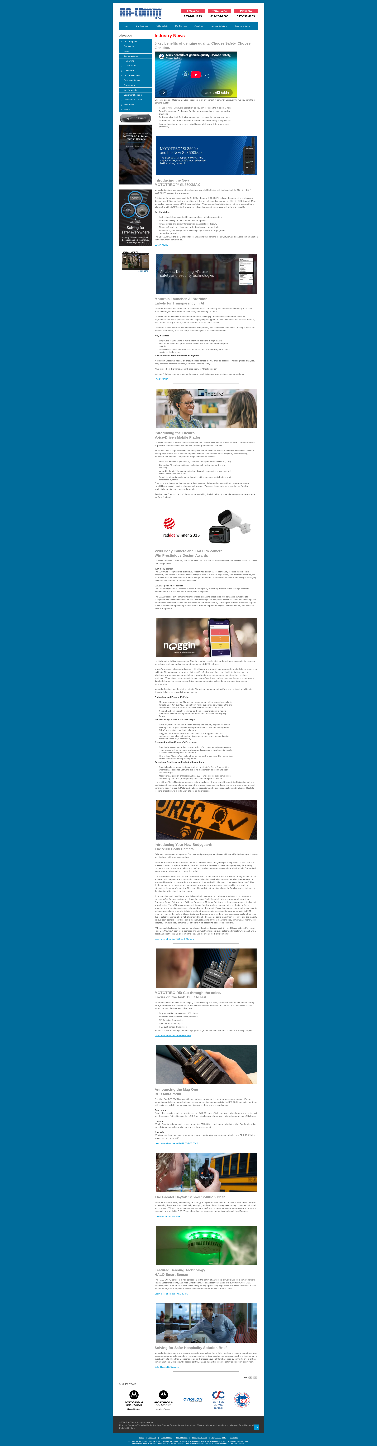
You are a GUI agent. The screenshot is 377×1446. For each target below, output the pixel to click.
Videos (127, 109)
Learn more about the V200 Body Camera (174, 939)
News (126, 51)
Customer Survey (132, 80)
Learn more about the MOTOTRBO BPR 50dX (176, 1143)
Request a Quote (242, 26)
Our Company (130, 41)
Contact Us (129, 46)
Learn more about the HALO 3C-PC (171, 1294)
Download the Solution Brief (167, 1216)
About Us (199, 26)
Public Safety (162, 26)
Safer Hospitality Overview (167, 1367)
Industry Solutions (218, 26)
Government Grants (133, 100)
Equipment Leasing (133, 95)
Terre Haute (130, 65)
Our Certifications (132, 75)
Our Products (142, 26)
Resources (129, 104)
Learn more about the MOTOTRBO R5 (173, 1035)
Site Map (234, 1437)
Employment (129, 85)
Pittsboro (129, 70)
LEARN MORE (161, 245)
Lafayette (129, 61)
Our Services (181, 26)
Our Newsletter (131, 90)
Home (126, 26)
